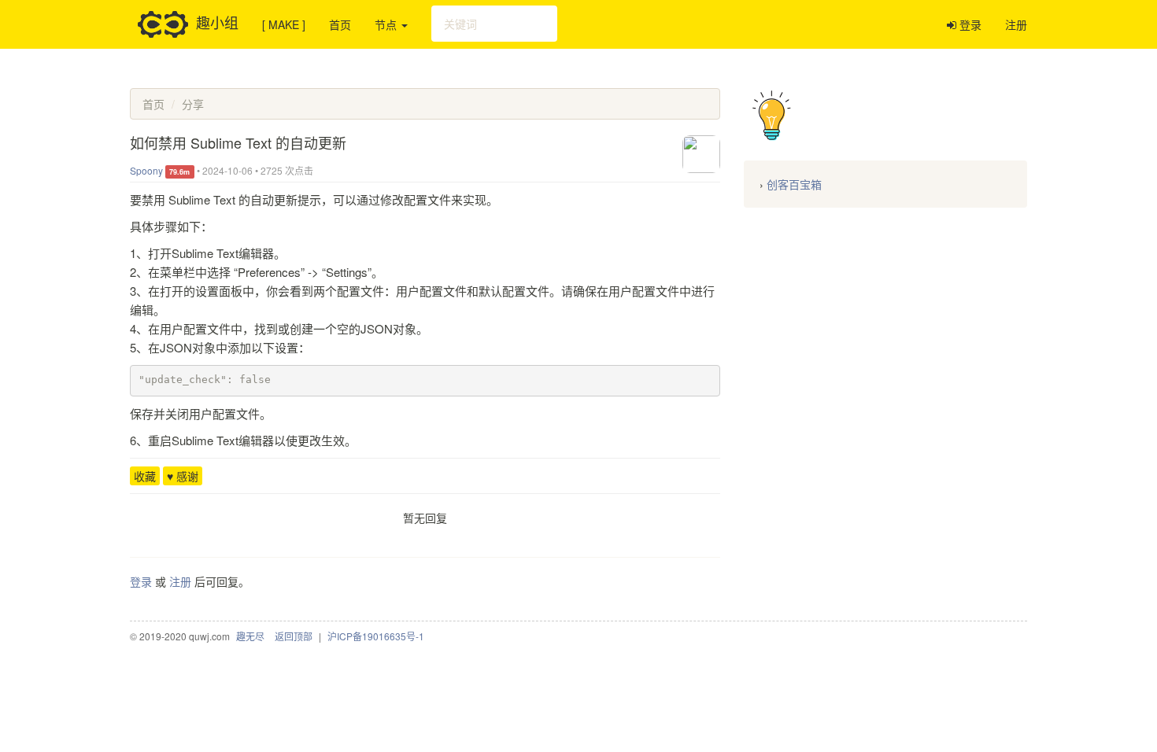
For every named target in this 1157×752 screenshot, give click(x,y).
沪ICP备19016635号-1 (375, 636)
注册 (1016, 24)
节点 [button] (387, 24)
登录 (968, 24)
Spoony (146, 170)
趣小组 (217, 21)
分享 (193, 104)
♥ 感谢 (182, 476)
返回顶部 (293, 636)
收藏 (145, 476)
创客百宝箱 (794, 184)
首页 (340, 24)
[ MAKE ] (283, 24)
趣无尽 (250, 636)
